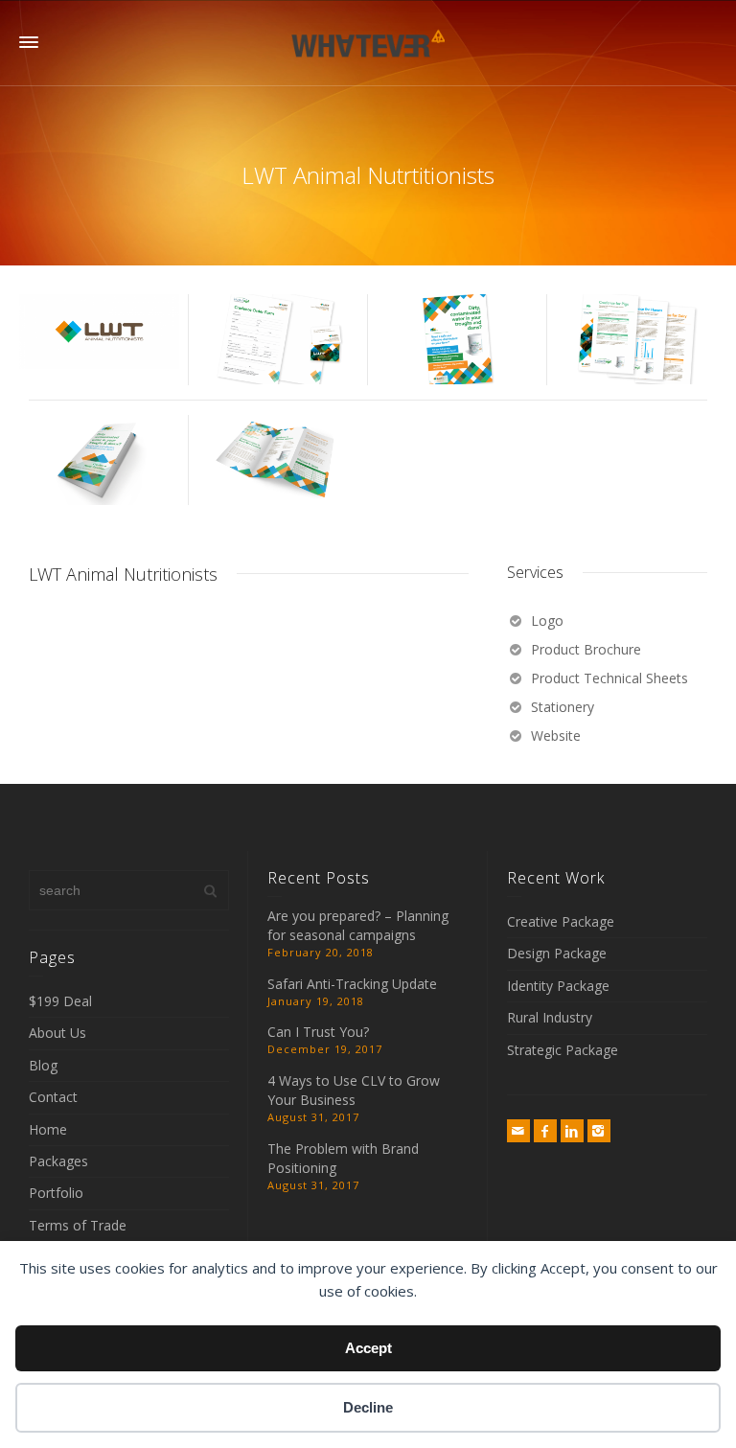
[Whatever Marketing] (368, 42)
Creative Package (560, 921)
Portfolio (56, 1193)
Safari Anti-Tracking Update (352, 984)
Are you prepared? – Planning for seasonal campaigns (357, 925)
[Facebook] (545, 1130)
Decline (368, 1407)
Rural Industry (549, 1017)
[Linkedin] (572, 1130)
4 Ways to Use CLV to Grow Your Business (353, 1090)
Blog (43, 1065)
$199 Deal (60, 1001)
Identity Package (558, 986)
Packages (58, 1161)
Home (48, 1129)
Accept (368, 1348)
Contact (53, 1097)
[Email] (518, 1130)
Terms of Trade (77, 1225)
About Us (57, 1032)
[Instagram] (598, 1130)
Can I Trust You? (318, 1032)
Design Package (557, 953)
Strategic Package (562, 1050)
